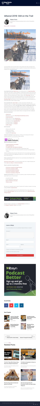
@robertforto (17, 118)
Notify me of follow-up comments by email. (15, 249)
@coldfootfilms (17, 120)
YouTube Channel (21, 203)
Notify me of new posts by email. (13, 251)
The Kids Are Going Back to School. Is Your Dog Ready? (31, 317)
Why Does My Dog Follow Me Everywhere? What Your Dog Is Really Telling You (30, 326)
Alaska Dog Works (31, 91)
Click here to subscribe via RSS (12, 168)
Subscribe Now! (14, 187)
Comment (8, 231)
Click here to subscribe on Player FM (13, 172)
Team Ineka (28, 95)
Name (7, 239)
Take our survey (9, 182)
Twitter (15, 205)
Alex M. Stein (15, 102)
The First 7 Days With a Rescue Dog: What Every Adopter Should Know (14, 318)
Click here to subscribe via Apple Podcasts (14, 167)
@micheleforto (18, 119)
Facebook (16, 122)
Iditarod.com (8, 114)
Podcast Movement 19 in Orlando (12, 144)
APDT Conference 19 (10, 145)
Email (7, 244)
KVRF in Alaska (9, 124)
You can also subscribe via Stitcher (12, 170)
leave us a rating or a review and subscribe (14, 162)
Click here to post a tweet (9, 161)
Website (22, 244)
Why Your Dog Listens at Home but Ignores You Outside (14, 325)
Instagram (16, 123)
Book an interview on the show (12, 180)
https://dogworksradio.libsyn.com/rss (22, 115)
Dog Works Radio (7, 99)
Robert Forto (15, 91)
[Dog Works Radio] (7, 2)
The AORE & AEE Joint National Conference (14, 147)
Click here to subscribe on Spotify (12, 171)
